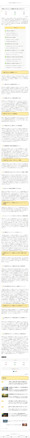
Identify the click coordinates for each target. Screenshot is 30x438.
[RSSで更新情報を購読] (16, 371)
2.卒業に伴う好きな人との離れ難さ (11, 37)
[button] (24, 14)
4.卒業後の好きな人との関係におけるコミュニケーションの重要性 (15, 50)
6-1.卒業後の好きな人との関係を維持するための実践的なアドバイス (15, 65)
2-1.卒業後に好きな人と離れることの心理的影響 (12, 39)
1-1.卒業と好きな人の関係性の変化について (11, 33)
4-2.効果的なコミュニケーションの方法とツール (12, 54)
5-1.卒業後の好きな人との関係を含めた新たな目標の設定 (13, 59)
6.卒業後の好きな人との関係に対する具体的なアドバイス (14, 63)
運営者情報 (7, 435)
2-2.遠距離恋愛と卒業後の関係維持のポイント (12, 41)
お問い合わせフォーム (22, 435)
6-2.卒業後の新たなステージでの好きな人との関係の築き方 (14, 67)
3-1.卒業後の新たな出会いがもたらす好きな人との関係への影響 (14, 46)
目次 (14, 27)
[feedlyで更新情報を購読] (15, 371)
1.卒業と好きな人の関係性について (11, 30)
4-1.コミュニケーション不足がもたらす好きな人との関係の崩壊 (14, 52)
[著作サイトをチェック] (13, 371)
